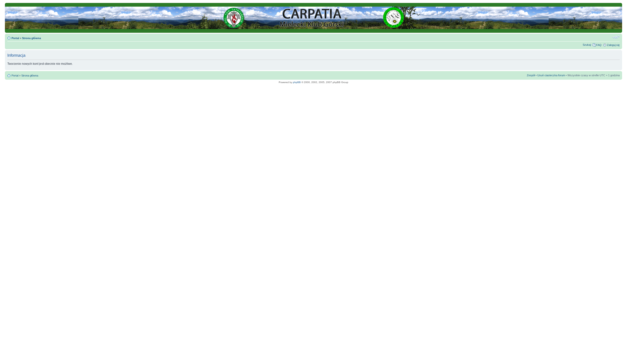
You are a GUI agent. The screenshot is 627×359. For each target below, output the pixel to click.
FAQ (599, 45)
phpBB (297, 82)
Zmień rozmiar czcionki (616, 37)
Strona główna (31, 38)
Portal (15, 38)
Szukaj (587, 44)
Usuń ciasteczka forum (551, 75)
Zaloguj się (613, 45)
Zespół (531, 75)
